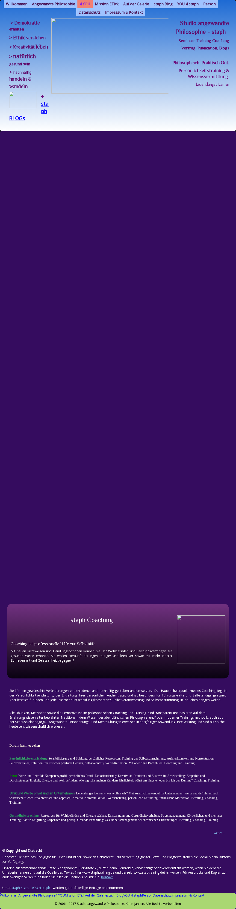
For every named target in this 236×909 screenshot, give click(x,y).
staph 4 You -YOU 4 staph (31, 887)
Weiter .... (220, 833)
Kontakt (107, 877)
